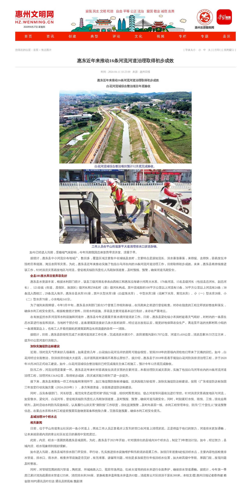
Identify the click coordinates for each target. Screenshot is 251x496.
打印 (217, 50)
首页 (35, 50)
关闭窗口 (229, 50)
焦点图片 (46, 50)
